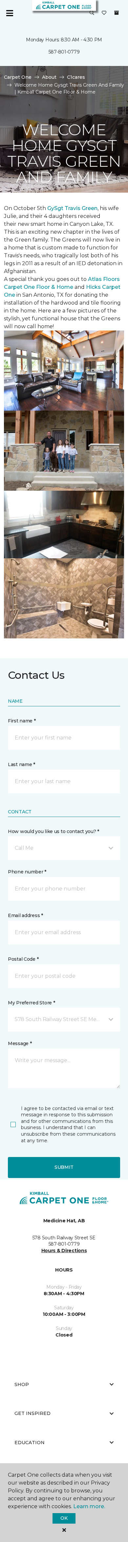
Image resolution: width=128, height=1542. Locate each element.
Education (29, 1443)
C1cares (76, 77)
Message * (20, 1043)
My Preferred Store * (31, 1002)
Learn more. (89, 1506)
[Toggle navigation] (9, 13)
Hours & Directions (64, 1250)
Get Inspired (32, 1413)
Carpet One (18, 77)
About (49, 77)
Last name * (21, 764)
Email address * (25, 915)
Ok (63, 1518)
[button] (92, 13)
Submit (64, 1167)
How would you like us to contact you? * (53, 831)
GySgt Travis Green (72, 208)
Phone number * (27, 871)
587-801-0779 (64, 52)
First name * (22, 720)
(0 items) (116, 13)
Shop (21, 1384)
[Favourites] (104, 13)
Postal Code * (23, 959)
